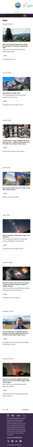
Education (5, 151)
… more (5, 55)
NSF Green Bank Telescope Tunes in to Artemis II (16, 236)
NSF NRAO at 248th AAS (11, 93)
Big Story (5, 197)
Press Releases (7, 344)
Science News (19, 104)
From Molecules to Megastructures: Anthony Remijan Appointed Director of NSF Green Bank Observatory (16, 333)
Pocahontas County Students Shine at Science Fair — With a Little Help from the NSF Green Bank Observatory (16, 142)
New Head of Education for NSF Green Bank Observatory (16, 188)
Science (14, 151)
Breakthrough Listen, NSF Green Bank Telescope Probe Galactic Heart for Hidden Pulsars (16, 284)
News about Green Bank (22, 342)
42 (7, 409)
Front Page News (7, 59)
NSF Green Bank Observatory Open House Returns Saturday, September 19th (15, 46)
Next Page (26, 409)
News (13, 59)
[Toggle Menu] (24, 15)
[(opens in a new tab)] (16, 84)
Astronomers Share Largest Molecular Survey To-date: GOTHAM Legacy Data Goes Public (16, 380)
